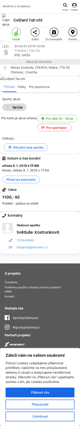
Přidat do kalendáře (21, 179)
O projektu (11, 282)
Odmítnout (40, 416)
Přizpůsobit (40, 404)
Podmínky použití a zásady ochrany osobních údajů (33, 289)
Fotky (22, 87)
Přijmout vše (40, 392)
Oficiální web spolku (28, 147)
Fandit (16, 39)
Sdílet (35, 39)
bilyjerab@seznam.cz (32, 247)
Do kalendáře (54, 39)
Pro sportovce (39, 87)
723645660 (25, 240)
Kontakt (9, 296)
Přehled (9, 87)
